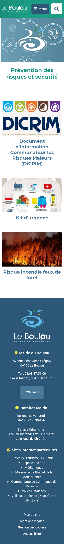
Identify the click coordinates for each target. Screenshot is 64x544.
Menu (43, 9)
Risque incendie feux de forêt (32, 274)
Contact (32, 392)
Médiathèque (34, 467)
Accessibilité (32, 534)
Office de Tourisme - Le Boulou (33, 458)
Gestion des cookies (32, 527)
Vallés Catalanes (34, 491)
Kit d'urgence (32, 218)
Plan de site (32, 514)
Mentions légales (32, 521)
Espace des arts (34, 463)
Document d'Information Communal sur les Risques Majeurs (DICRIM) (32, 152)
